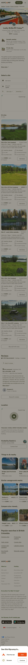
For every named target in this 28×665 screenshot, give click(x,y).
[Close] (14, 332)
